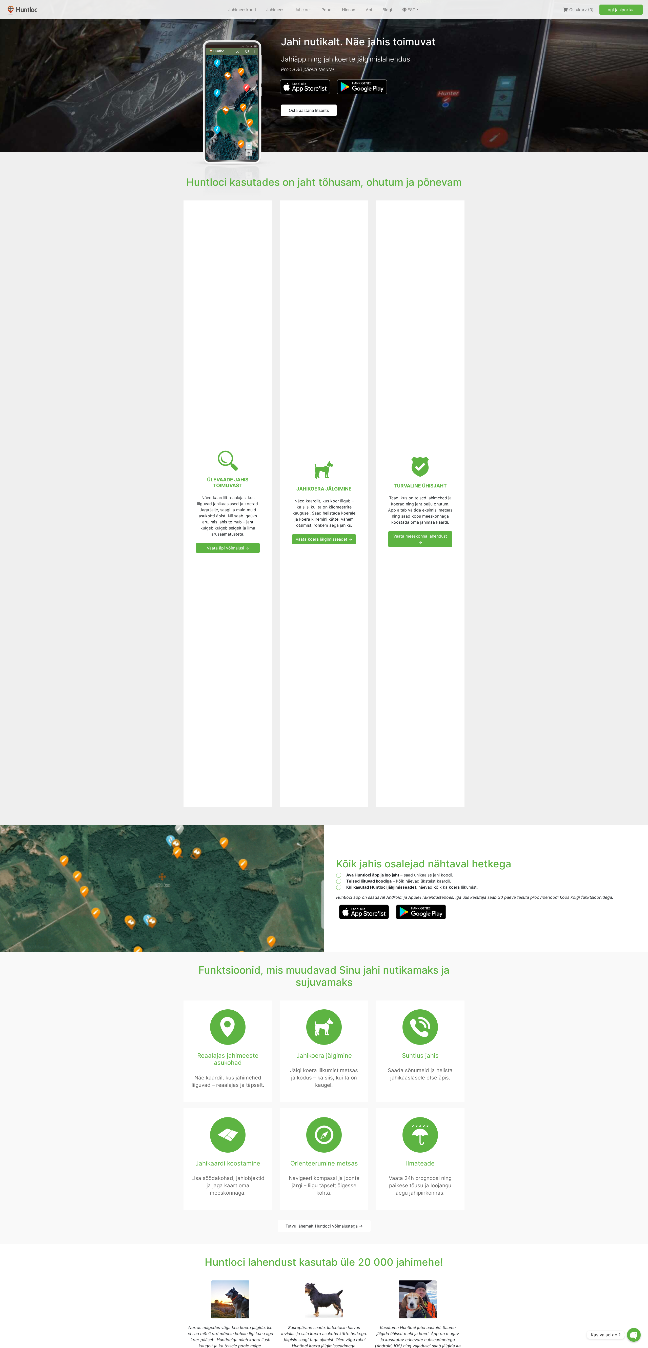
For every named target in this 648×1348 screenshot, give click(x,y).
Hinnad (348, 9)
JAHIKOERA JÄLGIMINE (324, 489)
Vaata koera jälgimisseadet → (324, 539)
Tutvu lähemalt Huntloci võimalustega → (324, 1226)
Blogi (387, 9)
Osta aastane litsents (309, 110)
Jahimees (275, 9)
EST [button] (411, 9)
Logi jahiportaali (621, 9)
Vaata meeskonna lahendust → (420, 539)
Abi (369, 9)
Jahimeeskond (242, 9)
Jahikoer (303, 9)
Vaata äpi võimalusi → (228, 547)
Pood (326, 9)
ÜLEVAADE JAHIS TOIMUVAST (228, 482)
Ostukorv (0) (581, 9)
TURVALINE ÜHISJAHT (420, 486)
